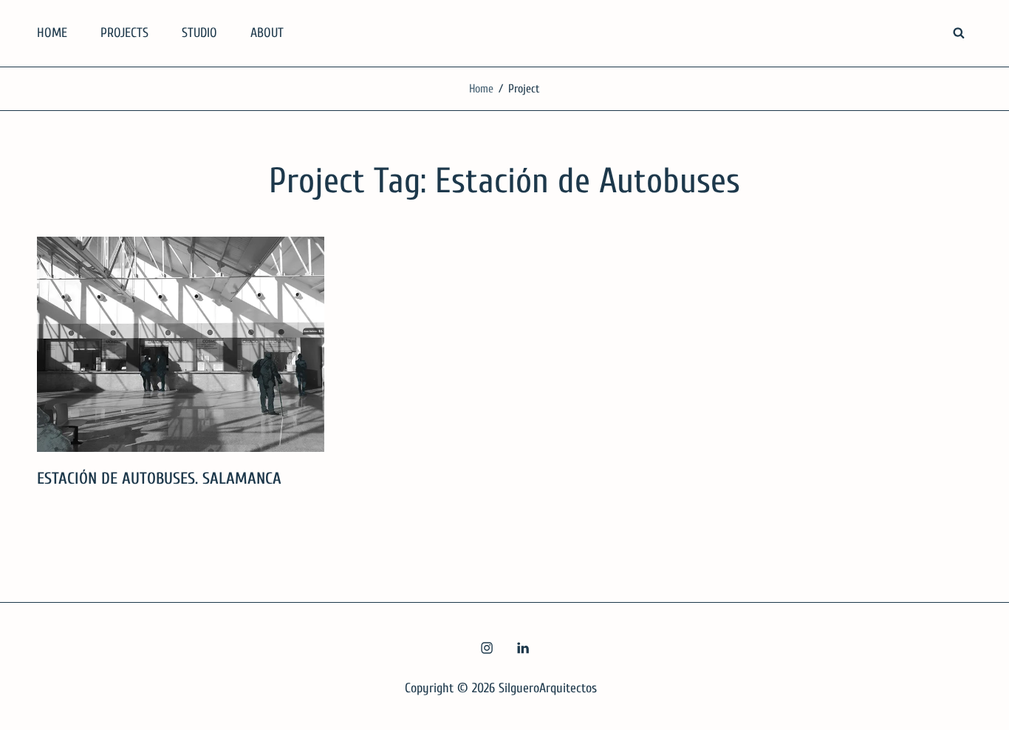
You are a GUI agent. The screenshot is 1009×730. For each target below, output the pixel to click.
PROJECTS (124, 33)
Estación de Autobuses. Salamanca (159, 478)
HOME (52, 33)
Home (481, 88)
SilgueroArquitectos (548, 688)
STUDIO (199, 33)
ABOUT (267, 33)
